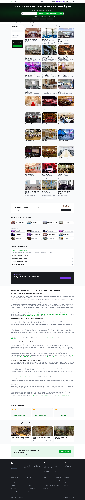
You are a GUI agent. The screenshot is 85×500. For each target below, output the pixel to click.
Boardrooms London (29, 485)
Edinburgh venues (45, 482)
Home (12, 22)
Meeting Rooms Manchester (57, 480)
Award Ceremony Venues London (31, 488)
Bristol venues (50, 482)
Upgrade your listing (68, 466)
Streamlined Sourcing (27, 465)
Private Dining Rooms (14, 482)
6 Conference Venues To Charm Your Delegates (64, 395)
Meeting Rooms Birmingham (57, 485)
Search (53, 1)
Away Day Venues (13, 483)
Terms (70, 497)
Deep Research (60, 1)
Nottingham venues (45, 488)
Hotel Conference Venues (30, 477)
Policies (56, 471)
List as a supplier (46, 471)
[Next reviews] (73, 405)
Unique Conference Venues (14, 491)
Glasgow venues (49, 483)
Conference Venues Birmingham (58, 482)
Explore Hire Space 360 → (64, 451)
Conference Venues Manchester (58, 477)
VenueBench (56, 466)
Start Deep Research (65, 277)
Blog (55, 465)
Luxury (17, 35)
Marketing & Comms (37, 467)
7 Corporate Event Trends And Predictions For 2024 (44, 314)
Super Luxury (14, 37)
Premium (14, 35)
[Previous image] (27, 33)
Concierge (45, 466)
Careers (56, 467)
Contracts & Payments (27, 466)
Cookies (73, 497)
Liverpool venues (45, 485)
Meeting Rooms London (30, 483)
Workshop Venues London (30, 491)
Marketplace (46, 465)
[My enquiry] (73, 1)
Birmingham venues (45, 480)
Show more (49, 198)
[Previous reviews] (71, 405)
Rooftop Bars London (29, 482)
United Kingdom (16, 22)
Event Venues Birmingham (57, 483)
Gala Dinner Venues (13, 488)
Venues (42, 1)
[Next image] (40, 33)
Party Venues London (29, 480)
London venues (45, 477)
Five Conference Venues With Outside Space (45, 374)
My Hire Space (67, 1)
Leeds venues (45, 483)
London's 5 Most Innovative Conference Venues (51, 356)
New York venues (66, 477)
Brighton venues (50, 485)
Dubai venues (66, 480)
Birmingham (22, 22)
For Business (47, 1)
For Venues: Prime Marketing (48, 467)
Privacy (66, 497)
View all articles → (71, 422)
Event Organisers (36, 465)
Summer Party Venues (14, 480)
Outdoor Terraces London (14, 493)
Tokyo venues (66, 482)
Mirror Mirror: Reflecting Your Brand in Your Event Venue (48, 337)
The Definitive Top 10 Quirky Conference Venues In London (43, 395)
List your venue (67, 465)
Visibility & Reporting (26, 467)
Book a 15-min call (66, 209)
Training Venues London (14, 485)
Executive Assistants (37, 466)
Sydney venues (66, 485)
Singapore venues (66, 483)
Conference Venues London (14, 477)
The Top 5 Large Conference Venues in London (31, 315)
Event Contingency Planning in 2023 (61, 314)
